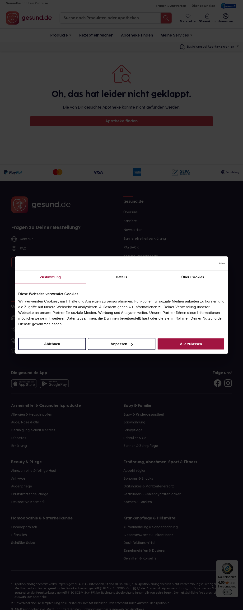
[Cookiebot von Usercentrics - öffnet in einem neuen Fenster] (204, 263)
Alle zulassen (191, 344)
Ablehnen (52, 344)
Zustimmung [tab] (50, 277)
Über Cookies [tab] (192, 277)
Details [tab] (121, 277)
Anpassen (119, 344)
